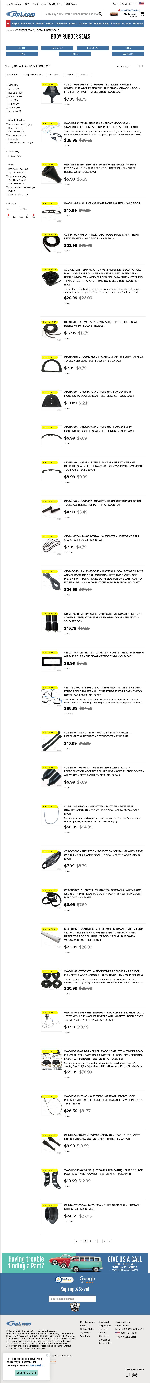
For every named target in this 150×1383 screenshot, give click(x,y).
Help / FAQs (105, 1325)
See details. (37, 1365)
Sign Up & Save (56, 4)
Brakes (73, 23)
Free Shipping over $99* (18, 4)
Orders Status (87, 1329)
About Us (103, 1336)
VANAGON (128, 54)
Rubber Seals (101, 23)
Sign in (133, 16)
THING (22, 54)
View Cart (85, 1325)
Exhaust (115, 23)
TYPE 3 (74, 54)
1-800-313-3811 (126, 4)
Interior (50, 23)
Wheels (40, 23)
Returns (103, 1332)
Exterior (126, 23)
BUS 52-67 (57, 48)
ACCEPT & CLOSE (26, 1372)
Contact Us (104, 1339)
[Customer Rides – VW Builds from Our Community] (134, 1375)
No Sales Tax (39, 4)
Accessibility (105, 1343)
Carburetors (85, 23)
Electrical (62, 23)
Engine (15, 23)
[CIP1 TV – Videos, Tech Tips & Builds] (127, 1375)
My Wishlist (85, 1332)
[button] (138, 66)
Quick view (74, 111)
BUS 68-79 (92, 48)
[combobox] (73, 14)
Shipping (103, 1329)
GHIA (128, 48)
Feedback (85, 1336)
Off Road (138, 23)
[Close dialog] (47, 1355)
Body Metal (27, 23)
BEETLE (21, 48)
